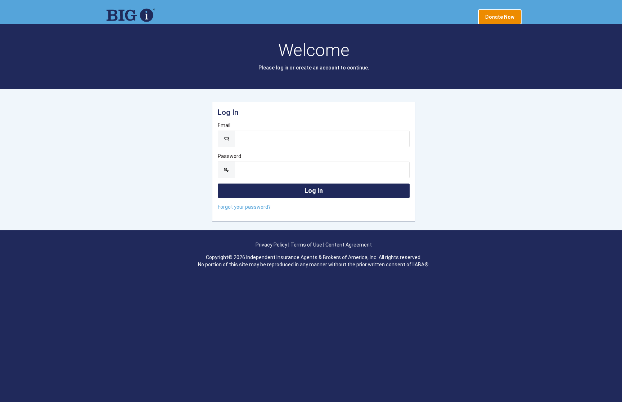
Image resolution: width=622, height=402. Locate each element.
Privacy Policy (271, 245)
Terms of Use (306, 245)
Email (224, 125)
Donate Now (499, 17)
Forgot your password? (244, 207)
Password (229, 156)
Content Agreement (348, 245)
